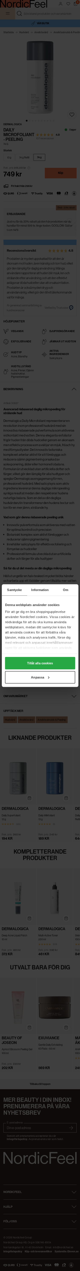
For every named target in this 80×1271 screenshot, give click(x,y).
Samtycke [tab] (14, 589)
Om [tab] (65, 589)
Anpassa (37, 677)
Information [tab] (40, 589)
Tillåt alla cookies (40, 663)
